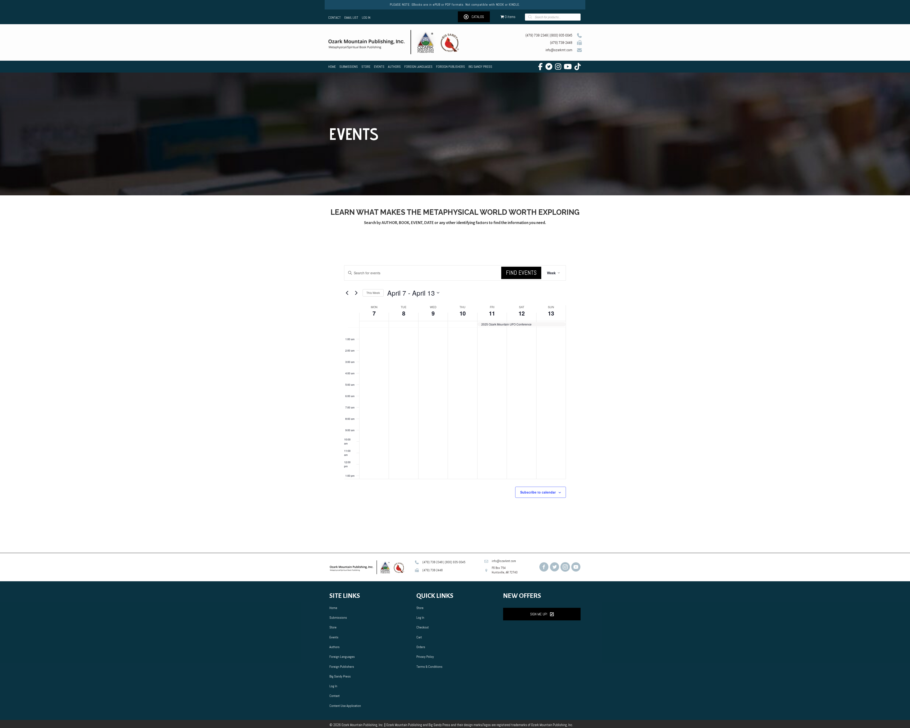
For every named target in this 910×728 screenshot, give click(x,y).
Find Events (521, 272)
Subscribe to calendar (538, 492)
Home (333, 608)
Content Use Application (345, 706)
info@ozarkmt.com (559, 50)
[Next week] (356, 293)
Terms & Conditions (429, 666)
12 (522, 313)
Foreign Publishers (341, 666)
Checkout (422, 627)
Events (333, 637)
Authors (334, 647)
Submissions (338, 617)
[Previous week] (347, 293)
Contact (334, 696)
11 (492, 313)
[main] (455, 393)
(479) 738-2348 (536, 35)
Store (333, 627)
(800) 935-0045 (561, 35)
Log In (333, 686)
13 (551, 313)
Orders (420, 647)
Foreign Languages (342, 657)
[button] (474, 17)
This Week (373, 293)
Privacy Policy (425, 657)
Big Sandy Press (340, 676)
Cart (419, 637)
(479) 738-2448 (561, 42)
